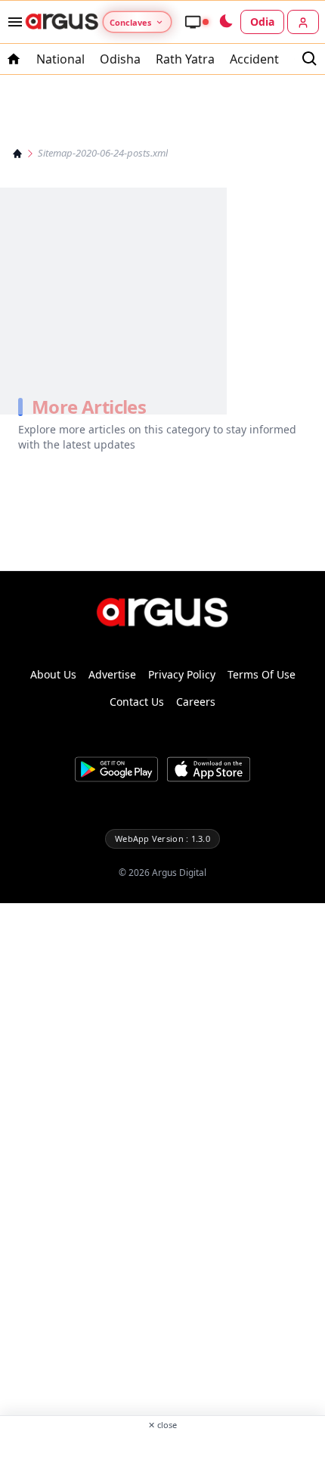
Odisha (120, 59)
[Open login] (303, 22)
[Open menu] (12, 22)
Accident (254, 59)
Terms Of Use (262, 674)
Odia (262, 21)
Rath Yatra (185, 59)
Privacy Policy (181, 674)
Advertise (112, 674)
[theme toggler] (225, 22)
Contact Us (137, 701)
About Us (53, 674)
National (60, 59)
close (162, 1424)
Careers (195, 701)
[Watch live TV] (196, 22)
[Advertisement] (162, 1451)
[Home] (17, 153)
